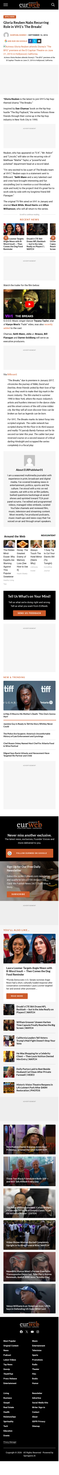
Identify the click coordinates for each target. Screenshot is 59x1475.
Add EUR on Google (17, 41)
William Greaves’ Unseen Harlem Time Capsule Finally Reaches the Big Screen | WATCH (35, 1025)
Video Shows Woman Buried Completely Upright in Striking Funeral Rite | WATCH (27, 1244)
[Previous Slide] (5, 237)
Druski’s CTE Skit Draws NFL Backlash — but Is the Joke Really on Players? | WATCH (36, 243)
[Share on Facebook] (30, 41)
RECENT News (29, 219)
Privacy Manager (9, 1442)
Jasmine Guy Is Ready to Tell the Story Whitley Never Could (28, 725)
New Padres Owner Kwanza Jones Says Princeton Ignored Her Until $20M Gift (26, 1148)
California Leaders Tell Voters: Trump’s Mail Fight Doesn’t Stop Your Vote (35, 1040)
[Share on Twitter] (35, 41)
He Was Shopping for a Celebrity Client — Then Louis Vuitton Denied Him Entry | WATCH (35, 1056)
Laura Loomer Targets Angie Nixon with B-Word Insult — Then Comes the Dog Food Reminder (13, 243)
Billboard (12, 374)
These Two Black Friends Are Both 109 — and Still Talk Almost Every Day (27, 1180)
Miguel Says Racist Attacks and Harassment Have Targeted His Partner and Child (26, 754)
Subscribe (18, 894)
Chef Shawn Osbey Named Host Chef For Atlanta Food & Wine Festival (28, 744)
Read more (19, 996)
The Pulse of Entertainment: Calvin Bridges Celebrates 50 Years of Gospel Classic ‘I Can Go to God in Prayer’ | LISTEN (28, 1210)
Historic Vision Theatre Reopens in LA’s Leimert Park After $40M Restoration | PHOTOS (34, 1087)
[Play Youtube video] (29, 304)
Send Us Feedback (29, 613)
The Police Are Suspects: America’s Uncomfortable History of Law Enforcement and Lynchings (26, 735)
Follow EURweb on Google (31, 853)
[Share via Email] (39, 41)
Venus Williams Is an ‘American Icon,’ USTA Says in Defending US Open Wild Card (28, 1307)
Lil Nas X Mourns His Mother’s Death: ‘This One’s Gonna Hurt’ (29, 715)
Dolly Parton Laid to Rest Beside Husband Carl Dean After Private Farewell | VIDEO (33, 1072)
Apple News (10, 17)
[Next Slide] (53, 237)
